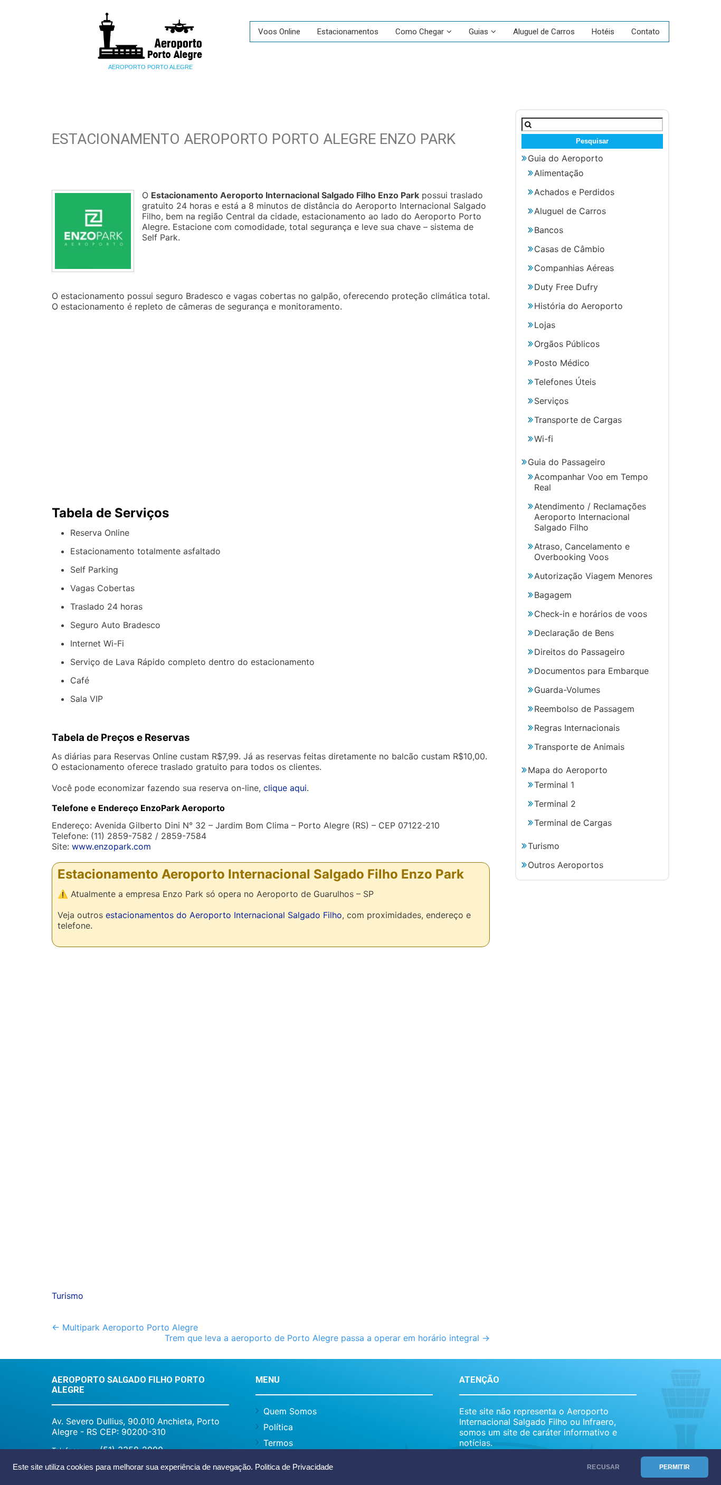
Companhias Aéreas (574, 268)
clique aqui (285, 788)
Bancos (548, 230)
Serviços (551, 401)
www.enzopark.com (111, 846)
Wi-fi (543, 438)
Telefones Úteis (565, 382)
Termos (278, 1443)
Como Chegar (419, 31)
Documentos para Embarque (591, 671)
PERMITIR (674, 1467)
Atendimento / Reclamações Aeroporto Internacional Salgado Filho (590, 517)
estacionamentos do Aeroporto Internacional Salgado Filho (224, 915)
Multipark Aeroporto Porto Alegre (125, 1327)
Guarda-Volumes (567, 689)
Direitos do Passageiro (579, 652)
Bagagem (553, 595)
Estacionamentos (347, 31)
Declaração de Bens (574, 633)
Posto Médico (562, 363)
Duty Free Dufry (566, 287)
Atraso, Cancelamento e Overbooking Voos (582, 551)
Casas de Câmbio (569, 249)
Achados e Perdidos (574, 192)
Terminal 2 (555, 803)
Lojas (544, 325)
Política (278, 1427)
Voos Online (279, 31)
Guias (478, 31)
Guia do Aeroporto (565, 158)
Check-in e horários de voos (590, 614)
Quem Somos (290, 1411)
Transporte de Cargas (578, 419)
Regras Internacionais (577, 727)
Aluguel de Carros (544, 31)
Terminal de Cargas (573, 822)
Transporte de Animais (579, 746)
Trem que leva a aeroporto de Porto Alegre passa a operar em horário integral (327, 1338)
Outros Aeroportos (565, 865)
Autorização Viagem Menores (593, 576)
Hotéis (603, 31)
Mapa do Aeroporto (568, 770)
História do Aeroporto (578, 306)
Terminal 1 (554, 784)
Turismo (67, 1295)
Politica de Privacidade (294, 1467)
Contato (645, 31)
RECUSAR (603, 1467)
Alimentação (559, 173)
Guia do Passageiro (566, 462)
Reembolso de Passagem (584, 708)
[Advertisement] (271, 404)
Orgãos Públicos (567, 344)
